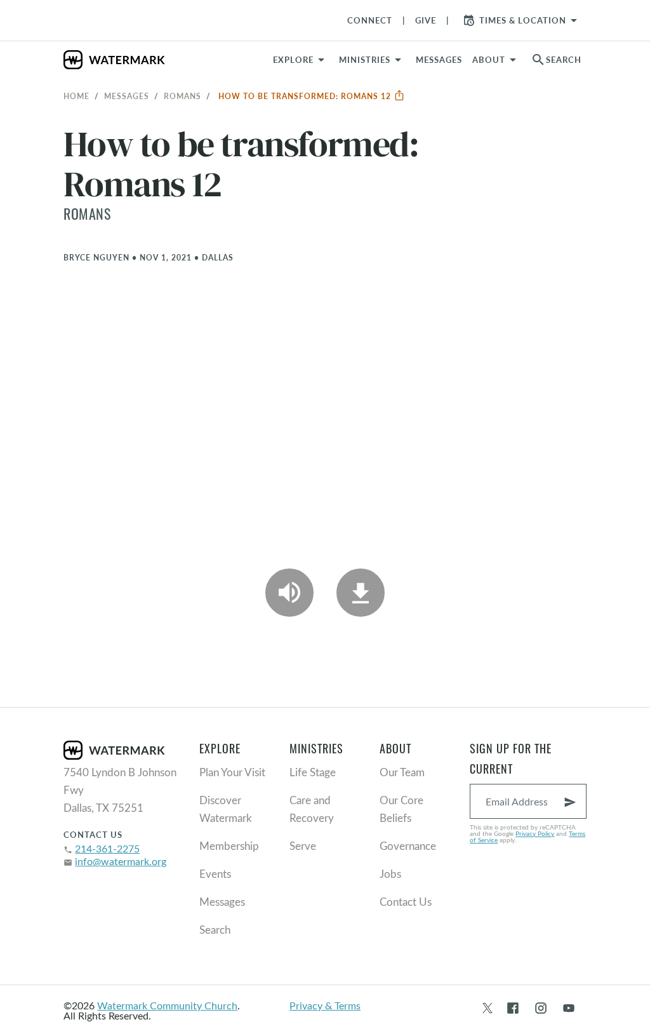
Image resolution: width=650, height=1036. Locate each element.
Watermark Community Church (167, 1005)
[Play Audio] (289, 592)
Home (76, 96)
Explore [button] (293, 59)
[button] (372, 59)
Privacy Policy (534, 833)
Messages (126, 96)
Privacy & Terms (325, 1005)
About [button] (488, 59)
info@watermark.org (120, 861)
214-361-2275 (107, 848)
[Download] (360, 592)
